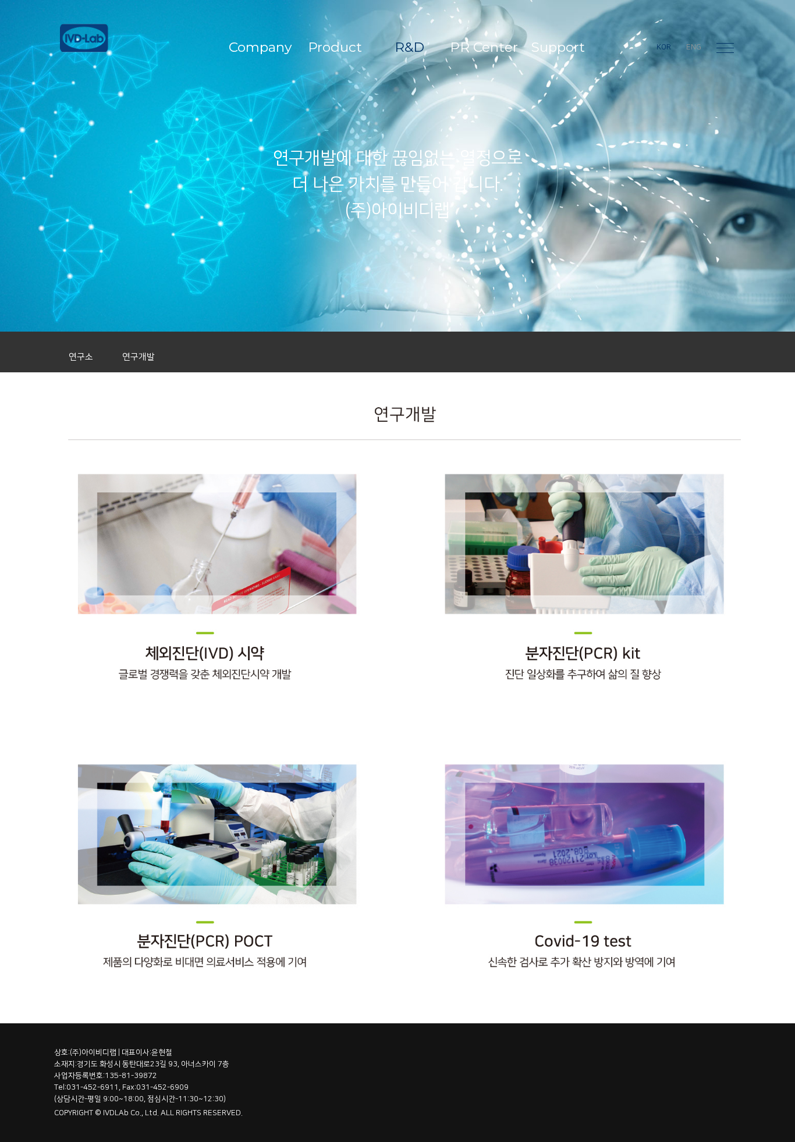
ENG (693, 47)
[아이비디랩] (126, 37)
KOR (663, 47)
